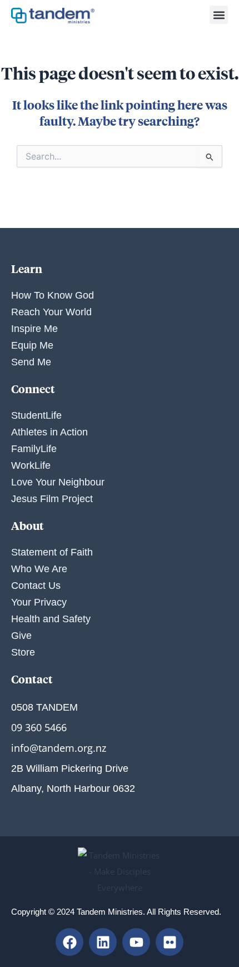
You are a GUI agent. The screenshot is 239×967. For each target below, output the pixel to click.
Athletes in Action (49, 432)
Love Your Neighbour (57, 482)
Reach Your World (51, 312)
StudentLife (36, 415)
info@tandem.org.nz (58, 748)
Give (21, 635)
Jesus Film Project (52, 498)
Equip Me (32, 345)
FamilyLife (34, 448)
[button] (219, 15)
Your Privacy (39, 602)
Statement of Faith (52, 552)
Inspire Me (34, 328)
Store (23, 652)
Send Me (31, 362)
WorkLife (31, 465)
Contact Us (36, 585)
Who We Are (39, 568)
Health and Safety (51, 618)
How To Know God (52, 295)
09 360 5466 (39, 727)
